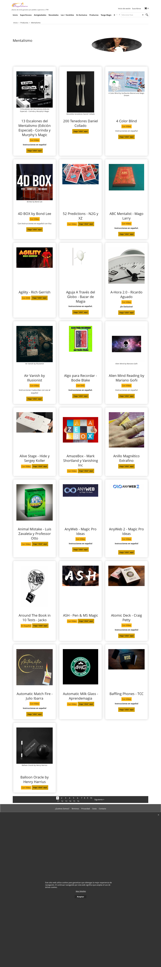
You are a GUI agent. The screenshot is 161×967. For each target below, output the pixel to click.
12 (62, 801)
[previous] (117, 15)
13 (66, 801)
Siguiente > (99, 799)
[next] (119, 15)
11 (58, 801)
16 (78, 801)
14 (70, 801)
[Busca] (147, 15)
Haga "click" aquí (34, 150)
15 (74, 801)
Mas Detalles (81, 891)
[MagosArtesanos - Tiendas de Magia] (29, 5)
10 (91, 798)
